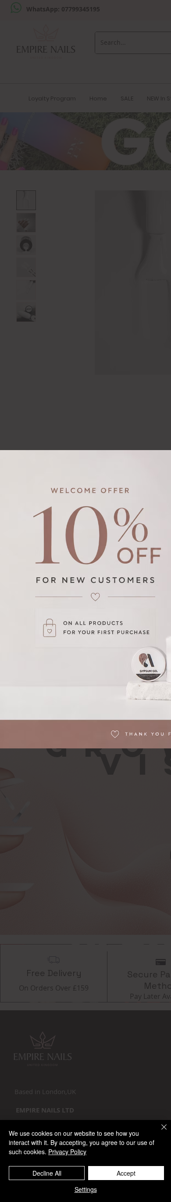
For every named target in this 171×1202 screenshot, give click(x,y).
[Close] (158, 1132)
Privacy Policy (67, 1151)
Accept (126, 1173)
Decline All (46, 1173)
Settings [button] (86, 1189)
